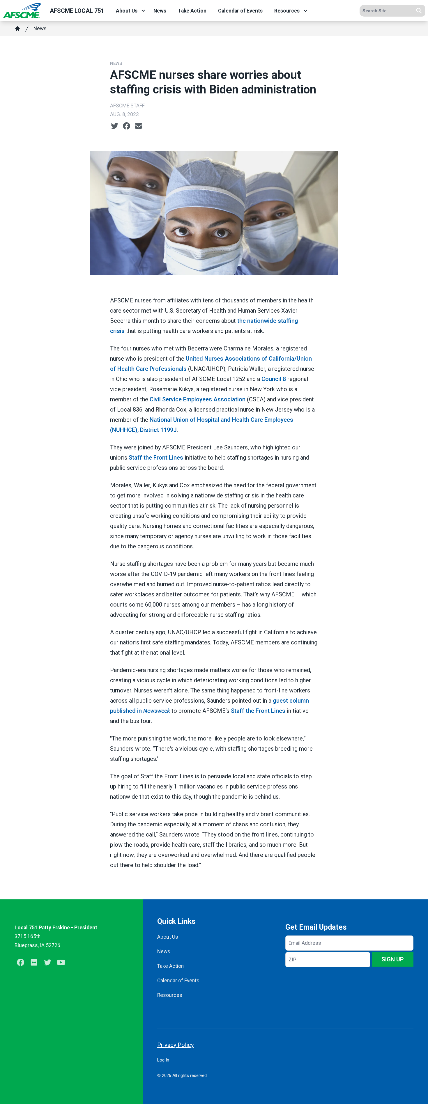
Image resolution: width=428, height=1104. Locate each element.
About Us (126, 11)
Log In (163, 1060)
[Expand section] (143, 11)
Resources (287, 11)
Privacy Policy (175, 1044)
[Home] (17, 28)
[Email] (138, 126)
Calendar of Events (240, 11)
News (159, 11)
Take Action (192, 11)
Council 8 (273, 378)
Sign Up (392, 959)
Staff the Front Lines (156, 457)
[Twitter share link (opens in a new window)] (114, 126)
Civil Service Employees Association (197, 399)
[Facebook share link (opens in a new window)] (126, 126)
